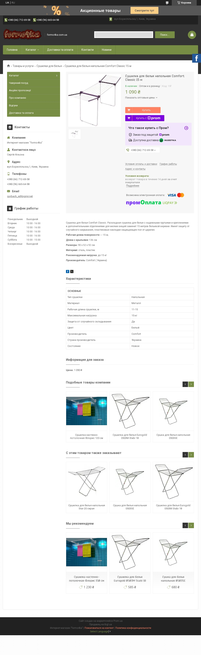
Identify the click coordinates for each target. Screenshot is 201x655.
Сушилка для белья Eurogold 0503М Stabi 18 (130, 436)
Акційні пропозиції (20, 90)
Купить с (141, 118)
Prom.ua (117, 621)
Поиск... (165, 34)
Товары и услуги (23, 66)
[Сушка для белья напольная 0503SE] (173, 411)
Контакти (87, 49)
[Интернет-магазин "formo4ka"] (22, 34)
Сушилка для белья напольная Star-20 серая (86, 507)
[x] (71, 272)
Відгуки (13, 105)
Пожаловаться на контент (99, 628)
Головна (12, 49)
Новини (106, 49)
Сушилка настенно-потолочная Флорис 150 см (86, 578)
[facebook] (67, 272)
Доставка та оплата (60, 49)
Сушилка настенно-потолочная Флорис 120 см (86, 436)
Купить (146, 110)
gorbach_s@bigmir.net (20, 196)
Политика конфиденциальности (133, 628)
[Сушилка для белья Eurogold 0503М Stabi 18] (130, 411)
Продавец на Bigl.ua (100, 624)
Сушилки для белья (49, 66)
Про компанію (17, 97)
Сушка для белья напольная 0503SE (173, 436)
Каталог (31, 49)
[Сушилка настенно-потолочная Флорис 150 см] (86, 552)
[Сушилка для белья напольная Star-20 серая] (86, 481)
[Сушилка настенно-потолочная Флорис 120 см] (86, 411)
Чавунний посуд (18, 82)
